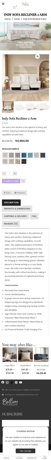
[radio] (5, 155)
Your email (7, 418)
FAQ (34, 216)
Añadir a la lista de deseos (23, 181)
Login (44, 458)
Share (7, 193)
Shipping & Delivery (15, 216)
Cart (19, 458)
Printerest (20, 193)
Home (8, 18)
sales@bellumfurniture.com (26, 394)
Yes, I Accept (25, 451)
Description (11, 202)
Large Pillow (10, 365)
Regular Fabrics (10, 149)
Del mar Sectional (41, 365)
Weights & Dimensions (17, 208)
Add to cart (12, 181)
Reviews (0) (11, 223)
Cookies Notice (25, 431)
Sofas (17, 18)
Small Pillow (25, 365)
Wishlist (31, 458)
